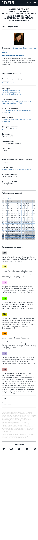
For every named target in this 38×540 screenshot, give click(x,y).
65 (14, 208)
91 (31, 210)
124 (12, 215)
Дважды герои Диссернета (22, 48)
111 (31, 213)
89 (26, 210)
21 (3, 203)
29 (26, 203)
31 (31, 203)
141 (3, 217)
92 (34, 210)
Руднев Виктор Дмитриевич (11, 92)
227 (20, 227)
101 (3, 213)
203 (9, 225)
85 (14, 210)
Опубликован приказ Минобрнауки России (17, 169)
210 (29, 225)
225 (14, 227)
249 (26, 229)
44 (11, 206)
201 (3, 225)
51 (31, 206)
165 (14, 220)
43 (9, 206)
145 (14, 217)
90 (28, 210)
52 (34, 206)
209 (26, 225)
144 (12, 217)
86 (17, 210)
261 (3, 232)
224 (12, 227)
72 (34, 208)
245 (14, 229)
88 (23, 210)
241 (3, 229)
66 (17, 208)
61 (3, 208)
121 (3, 215)
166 (17, 220)
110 (29, 213)
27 (20, 203)
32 (34, 203)
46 (17, 206)
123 (9, 215)
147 (20, 217)
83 (9, 210)
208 (23, 225)
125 (14, 215)
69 (26, 208)
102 (6, 213)
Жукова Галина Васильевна (13, 55)
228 (23, 227)
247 (20, 229)
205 (14, 225)
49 (26, 206)
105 (14, 213)
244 (11, 229)
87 (20, 210)
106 (17, 213)
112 (34, 213)
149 (26, 217)
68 (23, 208)
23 (9, 203)
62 (6, 208)
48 (23, 206)
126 (17, 215)
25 (14, 203)
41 (3, 206)
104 (12, 213)
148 (23, 217)
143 (9, 217)
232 (34, 227)
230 (29, 227)
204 (11, 225)
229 (26, 227)
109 (26, 213)
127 (20, 215)
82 (6, 210)
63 (9, 208)
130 (29, 215)
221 (3, 227)
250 (29, 229)
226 (17, 227)
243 (9, 229)
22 (6, 203)
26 (17, 203)
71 (31, 208)
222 (6, 227)
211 (31, 225)
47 (20, 206)
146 (17, 217)
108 (23, 213)
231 (31, 227)
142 (6, 217)
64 (11, 208)
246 (17, 229)
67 (20, 208)
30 (28, 203)
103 (9, 213)
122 (6, 215)
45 (14, 206)
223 (9, 227)
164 (12, 220)
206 (17, 225)
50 (28, 206)
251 (31, 229)
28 (23, 203)
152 (34, 217)
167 (20, 220)
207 (20, 225)
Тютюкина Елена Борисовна (11, 94)
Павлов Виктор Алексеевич (11, 90)
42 (6, 206)
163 (9, 220)
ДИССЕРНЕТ (8, 3)
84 (11, 210)
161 (3, 220)
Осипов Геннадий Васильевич (12, 83)
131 (31, 215)
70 (28, 208)
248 (23, 229)
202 (6, 225)
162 (6, 220)
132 (34, 215)
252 (34, 229)
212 (34, 225)
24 (11, 203)
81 (3, 210)
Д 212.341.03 (6, 129)
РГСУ (15, 129)
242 (6, 229)
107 (20, 213)
